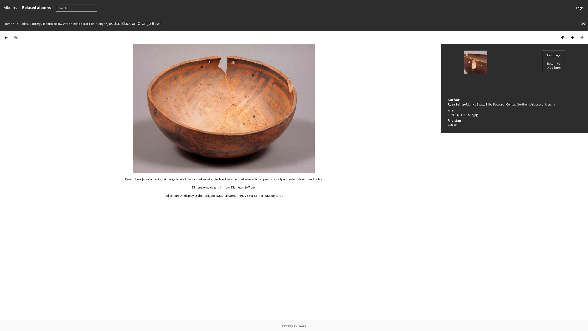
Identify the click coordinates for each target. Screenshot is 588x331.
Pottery (35, 24)
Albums (10, 7)
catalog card (273, 196)
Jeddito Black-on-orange (89, 24)
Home (8, 24)
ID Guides (21, 24)
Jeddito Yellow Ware (56, 24)
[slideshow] (6, 37)
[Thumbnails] (563, 37)
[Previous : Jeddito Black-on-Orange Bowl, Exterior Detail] (572, 37)
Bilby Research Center (500, 104)
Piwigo (302, 326)
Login (580, 8)
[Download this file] (15, 37)
